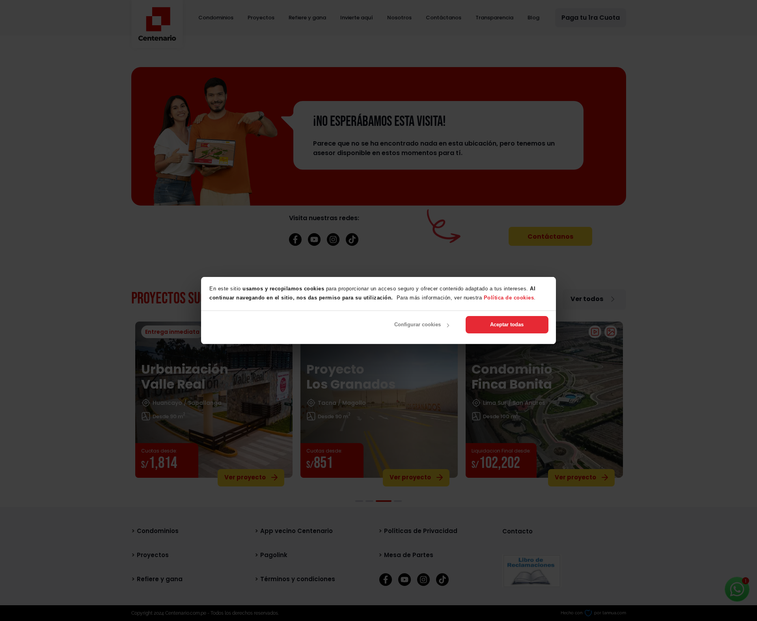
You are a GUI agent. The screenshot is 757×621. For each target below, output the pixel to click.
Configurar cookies (417, 324)
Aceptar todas (507, 324)
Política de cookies (509, 298)
